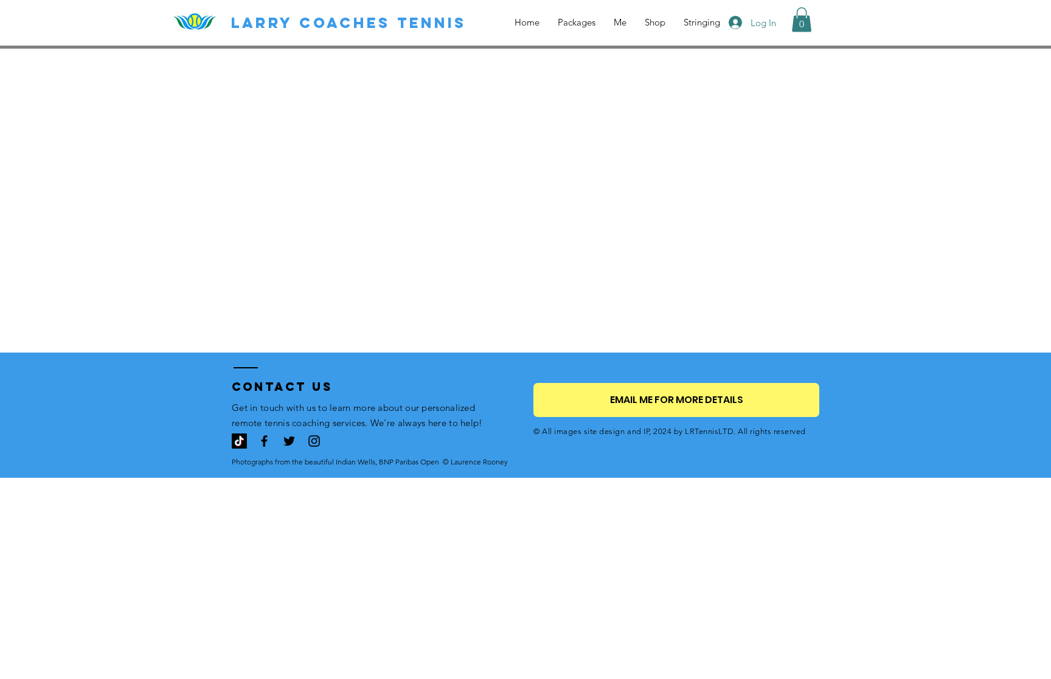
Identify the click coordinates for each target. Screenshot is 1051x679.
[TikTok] (239, 441)
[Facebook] (264, 441)
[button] (801, 19)
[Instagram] (314, 441)
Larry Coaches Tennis (349, 22)
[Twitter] (289, 441)
